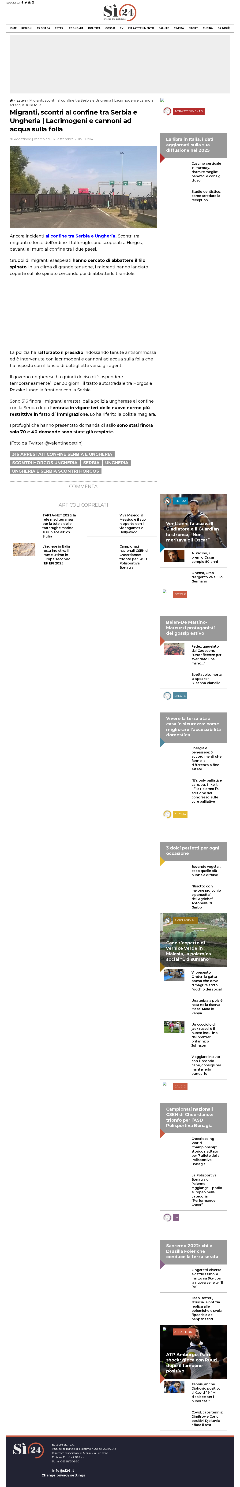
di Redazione (20, 139)
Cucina (208, 28)
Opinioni (223, 28)
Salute (164, 28)
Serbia (91, 462)
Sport (193, 28)
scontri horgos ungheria (45, 462)
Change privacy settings (63, 1475)
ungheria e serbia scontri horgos (55, 471)
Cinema (179, 28)
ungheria (116, 462)
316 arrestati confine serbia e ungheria (62, 454)
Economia (76, 28)
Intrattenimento (141, 28)
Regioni (26, 28)
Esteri (59, 28)
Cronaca (43, 28)
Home (13, 28)
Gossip (110, 28)
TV (121, 28)
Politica (94, 28)
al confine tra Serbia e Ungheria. (81, 236)
